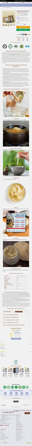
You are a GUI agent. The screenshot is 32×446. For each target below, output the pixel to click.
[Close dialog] (24, 214)
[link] (16, 222)
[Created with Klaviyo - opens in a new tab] (16, 232)
